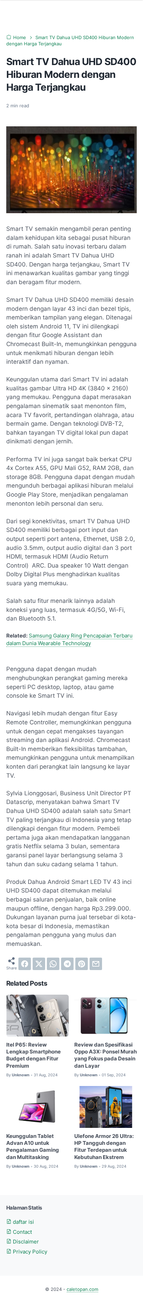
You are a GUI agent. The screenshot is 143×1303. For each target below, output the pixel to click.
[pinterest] (81, 964)
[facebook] (24, 964)
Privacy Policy (29, 1252)
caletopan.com (82, 1289)
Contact (21, 1232)
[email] (96, 964)
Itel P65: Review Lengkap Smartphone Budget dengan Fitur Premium (33, 1055)
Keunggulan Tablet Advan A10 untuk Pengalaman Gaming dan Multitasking (32, 1146)
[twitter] (39, 964)
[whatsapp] (53, 964)
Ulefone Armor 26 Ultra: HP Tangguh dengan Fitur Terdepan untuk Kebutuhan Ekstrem (104, 1146)
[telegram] (67, 964)
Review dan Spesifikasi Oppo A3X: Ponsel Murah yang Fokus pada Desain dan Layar (105, 1055)
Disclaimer (25, 1242)
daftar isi (22, 1222)
